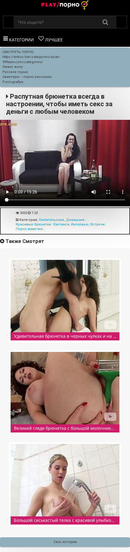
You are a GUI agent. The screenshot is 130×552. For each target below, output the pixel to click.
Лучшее (53, 40)
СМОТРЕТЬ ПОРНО (18, 52)
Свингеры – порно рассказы (27, 77)
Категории (21, 40)
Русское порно (15, 72)
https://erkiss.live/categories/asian (31, 57)
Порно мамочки (29, 229)
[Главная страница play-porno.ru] (65, 5)
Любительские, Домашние (62, 220)
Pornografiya (12, 82)
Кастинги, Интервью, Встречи (79, 224)
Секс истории (65, 542)
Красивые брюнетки (33, 224)
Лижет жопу (12, 67)
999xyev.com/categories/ (22, 62)
